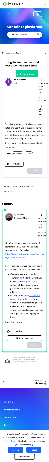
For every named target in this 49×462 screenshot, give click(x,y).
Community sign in (37, 14)
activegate (17, 153)
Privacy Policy (10, 441)
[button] (15, 450)
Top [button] (3, 381)
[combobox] (24, 35)
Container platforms (12, 53)
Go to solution (26, 74)
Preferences (24, 456)
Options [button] (45, 53)
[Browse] (10, 14)
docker (28, 153)
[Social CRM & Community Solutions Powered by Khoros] (40, 382)
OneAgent (25, 281)
